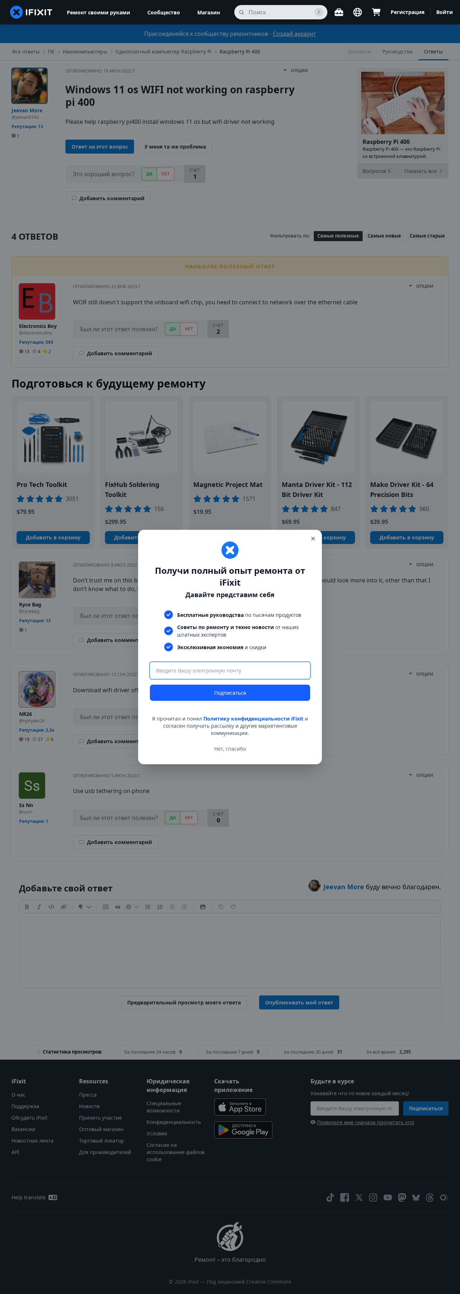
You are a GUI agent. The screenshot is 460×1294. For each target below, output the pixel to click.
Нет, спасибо (230, 748)
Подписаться (230, 692)
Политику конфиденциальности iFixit (253, 718)
